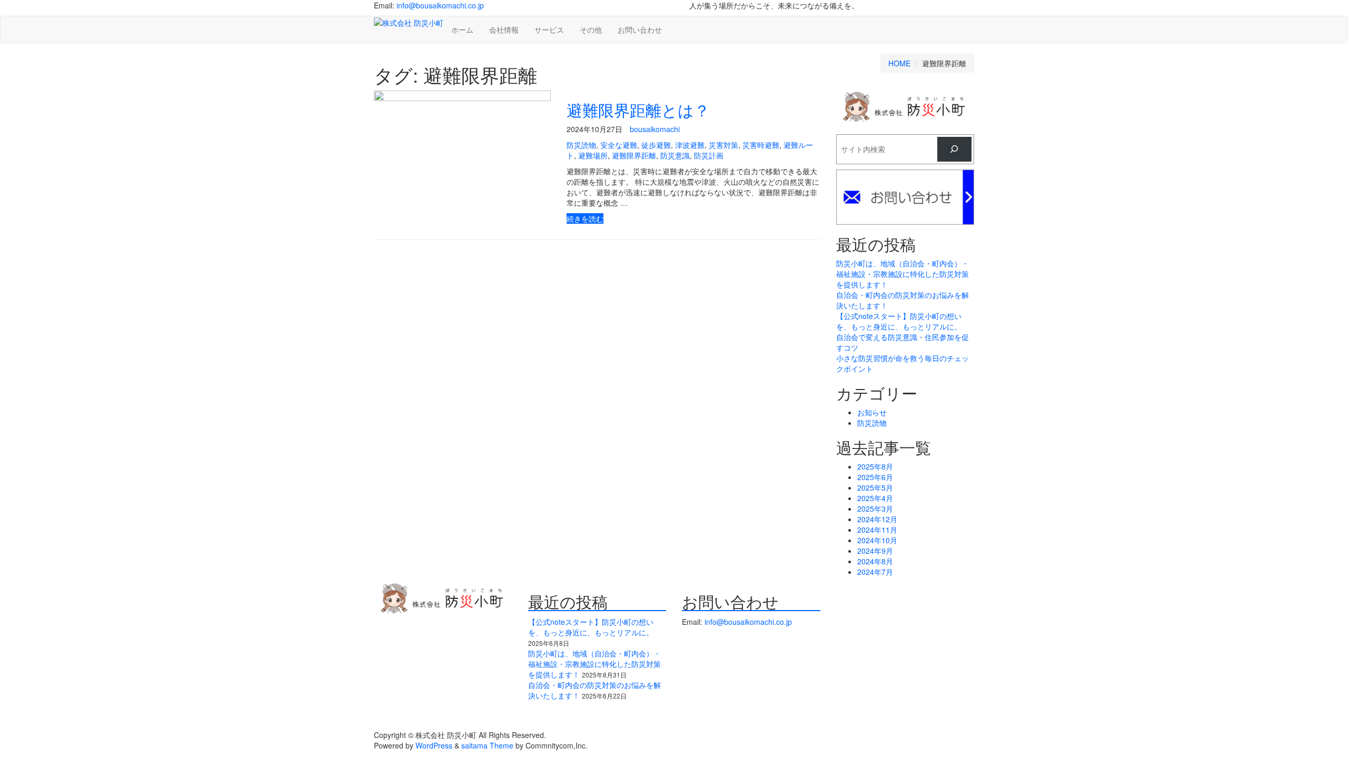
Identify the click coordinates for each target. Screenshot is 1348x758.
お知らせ (872, 412)
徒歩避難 (656, 144)
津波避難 (690, 144)
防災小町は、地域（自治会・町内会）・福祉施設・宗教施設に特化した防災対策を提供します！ (902, 274)
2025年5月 (875, 487)
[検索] (954, 149)
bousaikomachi (655, 129)
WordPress (433, 745)
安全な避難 (618, 144)
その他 (591, 29)
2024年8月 (875, 561)
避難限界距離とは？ (638, 109)
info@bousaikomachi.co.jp (440, 5)
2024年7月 (875, 571)
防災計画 (708, 155)
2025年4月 (875, 498)
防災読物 (581, 144)
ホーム (462, 29)
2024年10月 (877, 540)
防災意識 (675, 155)
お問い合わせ (640, 29)
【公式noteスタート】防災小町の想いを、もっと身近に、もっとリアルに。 (899, 321)
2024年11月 (877, 529)
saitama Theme (487, 745)
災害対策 (723, 144)
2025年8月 (875, 466)
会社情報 (504, 29)
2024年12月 (877, 519)
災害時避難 (760, 144)
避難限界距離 (634, 155)
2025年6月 (875, 477)
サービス (549, 29)
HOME (899, 63)
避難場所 (593, 155)
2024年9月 (875, 550)
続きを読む (585, 218)
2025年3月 (875, 508)
